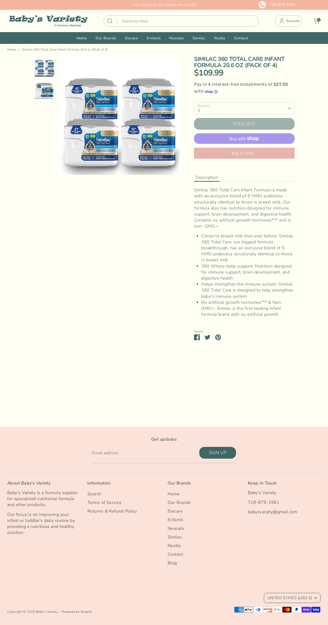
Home (82, 38)
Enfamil (153, 38)
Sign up (217, 453)
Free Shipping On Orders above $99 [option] (164, 4)
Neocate (176, 38)
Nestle (219, 38)
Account (293, 20)
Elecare (131, 38)
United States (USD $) (289, 598)
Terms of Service (104, 502)
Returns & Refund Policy (112, 511)
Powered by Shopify (77, 611)
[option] (119, 117)
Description (206, 177)
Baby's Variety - (48, 611)
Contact (241, 38)
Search (94, 494)
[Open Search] (110, 21)
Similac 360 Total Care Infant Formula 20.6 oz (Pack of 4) (65, 49)
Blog (172, 563)
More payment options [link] (244, 153)
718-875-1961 (282, 4)
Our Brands (106, 38)
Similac (199, 38)
